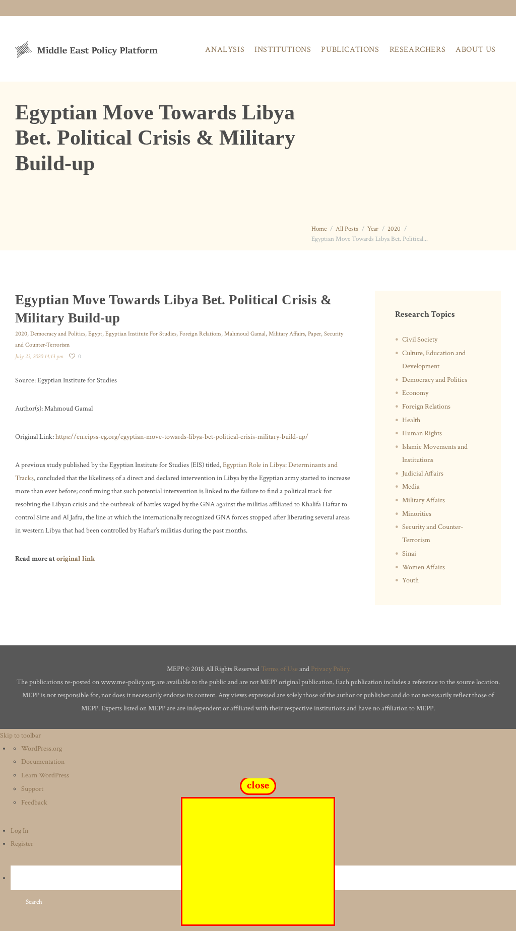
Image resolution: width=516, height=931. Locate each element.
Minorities (416, 513)
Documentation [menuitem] (42, 761)
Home (319, 229)
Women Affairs (423, 567)
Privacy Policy (330, 669)
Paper (314, 334)
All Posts (347, 229)
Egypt (95, 334)
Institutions (282, 49)
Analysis (224, 49)
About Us (476, 49)
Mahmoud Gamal (245, 334)
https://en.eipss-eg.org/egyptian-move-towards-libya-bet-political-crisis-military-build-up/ (181, 436)
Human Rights (422, 433)
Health (411, 420)
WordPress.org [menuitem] (41, 748)
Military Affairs (287, 334)
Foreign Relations (200, 334)
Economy (415, 392)
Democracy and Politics (57, 334)
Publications (350, 49)
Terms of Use (279, 669)
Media (411, 486)
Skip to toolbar (20, 735)
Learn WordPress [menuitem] (45, 775)
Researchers (418, 49)
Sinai (409, 553)
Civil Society (419, 339)
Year (372, 229)
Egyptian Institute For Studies (140, 334)
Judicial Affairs (422, 473)
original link (75, 558)
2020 (394, 229)
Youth (410, 580)
